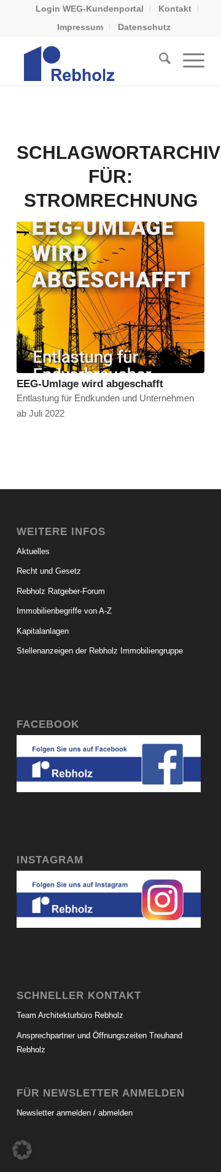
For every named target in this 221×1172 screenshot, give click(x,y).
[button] (22, 1150)
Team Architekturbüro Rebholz (70, 1015)
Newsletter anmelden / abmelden (75, 1112)
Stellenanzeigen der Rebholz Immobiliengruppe (100, 650)
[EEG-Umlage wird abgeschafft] (110, 297)
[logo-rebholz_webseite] (92, 60)
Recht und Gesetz (49, 571)
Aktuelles (33, 551)
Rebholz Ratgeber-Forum (61, 591)
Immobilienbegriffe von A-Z (64, 610)
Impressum (80, 27)
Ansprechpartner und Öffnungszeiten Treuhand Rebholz (99, 1042)
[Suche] (159, 60)
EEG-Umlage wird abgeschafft (90, 383)
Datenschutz (144, 27)
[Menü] (187, 60)
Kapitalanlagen (43, 631)
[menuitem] (89, 9)
